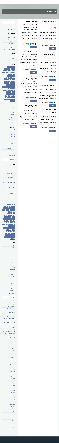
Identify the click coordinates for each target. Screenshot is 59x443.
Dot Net (6, 70)
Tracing (13, 79)
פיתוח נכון (13, 97)
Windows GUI (9, 222)
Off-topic (12, 247)
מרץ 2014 (13, 385)
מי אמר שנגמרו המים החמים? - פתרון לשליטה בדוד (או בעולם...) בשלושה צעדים (9, 322)
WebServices (7, 83)
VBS (14, 81)
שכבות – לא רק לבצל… (50, 109)
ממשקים (13, 229)
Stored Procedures (11, 77)
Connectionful (7, 68)
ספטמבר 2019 (12, 343)
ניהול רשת (24, 24)
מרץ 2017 (13, 374)
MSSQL (4, 72)
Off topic (10, 74)
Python (12, 150)
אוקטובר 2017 (12, 362)
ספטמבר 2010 (12, 404)
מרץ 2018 (13, 350)
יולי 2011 (13, 399)
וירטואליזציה (13, 127)
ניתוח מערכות (8, 231)
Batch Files (13, 68)
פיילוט (6, 95)
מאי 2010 (13, 411)
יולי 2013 (13, 390)
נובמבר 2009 (13, 420)
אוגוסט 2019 (13, 346)
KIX (14, 72)
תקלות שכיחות (12, 155)
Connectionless (12, 70)
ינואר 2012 (13, 397)
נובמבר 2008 (13, 432)
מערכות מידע (29, 24)
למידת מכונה (13, 269)
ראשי (31, 1)
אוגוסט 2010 (13, 406)
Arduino (12, 143)
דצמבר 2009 (13, 418)
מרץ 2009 (13, 427)
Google (12, 124)
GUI (3, 70)
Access (11, 204)
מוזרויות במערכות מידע (50, 84)
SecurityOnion (12, 213)
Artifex (55, 1)
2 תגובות (34, 81)
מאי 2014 (13, 383)
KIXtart (11, 72)
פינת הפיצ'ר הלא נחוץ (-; (11, 47)
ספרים (9, 95)
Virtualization (5, 81)
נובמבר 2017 (13, 360)
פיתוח (55, 27)
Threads (5, 77)
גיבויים (8, 86)
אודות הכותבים (15, 1)
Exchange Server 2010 (9, 148)
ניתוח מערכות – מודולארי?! (30, 51)
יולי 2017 (13, 369)
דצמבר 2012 (13, 392)
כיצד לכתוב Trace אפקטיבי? (30, 21)
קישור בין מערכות (12, 99)
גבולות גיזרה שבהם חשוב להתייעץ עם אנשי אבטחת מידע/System (50, 54)
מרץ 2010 (13, 413)
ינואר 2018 (13, 355)
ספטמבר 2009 (12, 425)
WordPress (11, 290)
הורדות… (26, 1)
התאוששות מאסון (12, 90)
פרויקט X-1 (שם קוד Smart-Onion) (9, 49)
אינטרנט (13, 122)
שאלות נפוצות (6, 99)
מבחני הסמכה (6, 90)
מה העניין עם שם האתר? (7, 1)
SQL (8, 213)
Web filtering (12, 83)
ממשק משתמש (8, 229)
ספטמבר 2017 (12, 364)
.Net (14, 204)
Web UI (13, 222)
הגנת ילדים (4, 86)
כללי (14, 129)
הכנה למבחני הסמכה (11, 88)
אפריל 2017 (13, 371)
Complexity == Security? (11, 337)
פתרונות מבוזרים (7, 97)
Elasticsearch (11, 283)
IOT (13, 107)
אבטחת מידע (34, 24)
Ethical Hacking (10, 119)
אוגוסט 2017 (13, 367)
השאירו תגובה (25, 27)
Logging (7, 72)
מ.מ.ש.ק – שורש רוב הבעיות (30, 105)
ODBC (14, 74)
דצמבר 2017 (13, 357)
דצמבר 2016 (13, 376)
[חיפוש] (3, 22)
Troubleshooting (8, 79)
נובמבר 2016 (13, 378)
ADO (8, 204)
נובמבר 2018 (13, 348)
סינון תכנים (13, 95)
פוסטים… (21, 1)
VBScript (10, 81)
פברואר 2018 (13, 353)
